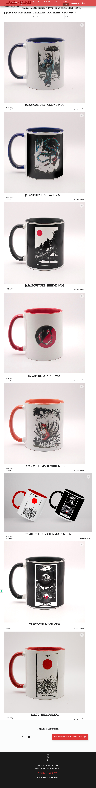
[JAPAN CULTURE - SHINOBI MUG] (44, 243)
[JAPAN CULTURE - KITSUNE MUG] (44, 423)
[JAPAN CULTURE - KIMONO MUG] (44, 62)
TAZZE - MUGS (9, 107)
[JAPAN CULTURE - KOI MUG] (44, 333)
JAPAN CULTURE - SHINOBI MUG (44, 285)
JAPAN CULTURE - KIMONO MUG (44, 105)
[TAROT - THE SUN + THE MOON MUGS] (48, 502)
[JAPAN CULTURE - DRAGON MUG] (44, 152)
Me (27, 1)
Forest (57, 1)
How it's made (36, 1)
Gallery (65, 1)
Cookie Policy (53, 772)
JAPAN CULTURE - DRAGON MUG (44, 195)
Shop (66, 4)
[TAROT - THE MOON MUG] (44, 581)
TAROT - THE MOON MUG (44, 624)
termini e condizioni (48, 773)
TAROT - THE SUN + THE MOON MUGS (48, 534)
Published (48, 1)
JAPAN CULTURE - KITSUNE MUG (44, 466)
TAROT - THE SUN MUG (45, 715)
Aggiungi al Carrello (79, 109)
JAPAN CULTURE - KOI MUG (44, 376)
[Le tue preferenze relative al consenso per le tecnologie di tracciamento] (1, 591)
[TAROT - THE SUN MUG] (44, 672)
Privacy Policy (43, 772)
